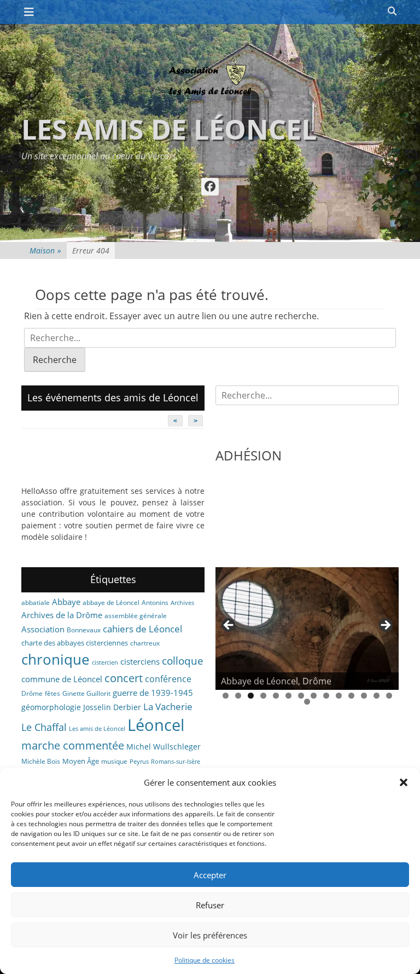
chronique (55, 659)
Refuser (210, 905)
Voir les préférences (210, 935)
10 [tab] (339, 696)
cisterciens (140, 661)
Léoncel (155, 725)
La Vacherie (167, 706)
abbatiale (35, 602)
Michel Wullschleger (163, 746)
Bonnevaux (84, 630)
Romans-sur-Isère (175, 761)
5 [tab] (276, 696)
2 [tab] (238, 696)
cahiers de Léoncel (142, 628)
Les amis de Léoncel (169, 129)
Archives (182, 603)
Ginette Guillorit (86, 693)
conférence (168, 679)
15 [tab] (307, 702)
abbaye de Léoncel (111, 602)
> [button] (385, 626)
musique (114, 761)
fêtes (52, 693)
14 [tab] (389, 696)
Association (43, 629)
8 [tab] (314, 696)
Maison (45, 250)
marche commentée (72, 745)
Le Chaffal (44, 727)
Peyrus (139, 761)
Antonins (155, 602)
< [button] (229, 626)
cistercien (105, 662)
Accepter (210, 874)
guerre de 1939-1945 (153, 692)
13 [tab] (377, 696)
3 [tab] (251, 696)
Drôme (32, 693)
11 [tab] (351, 696)
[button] (403, 782)
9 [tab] (326, 696)
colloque (182, 660)
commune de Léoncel (61, 678)
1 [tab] (226, 696)
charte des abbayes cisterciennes (74, 643)
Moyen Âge (80, 761)
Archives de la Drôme (61, 614)
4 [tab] (263, 696)
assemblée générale (135, 615)
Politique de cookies (204, 960)
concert (123, 678)
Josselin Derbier (112, 707)
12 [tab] (364, 696)
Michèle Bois (40, 761)
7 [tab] (301, 696)
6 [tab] (288, 696)
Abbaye (66, 601)
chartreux (145, 643)
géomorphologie (51, 707)
